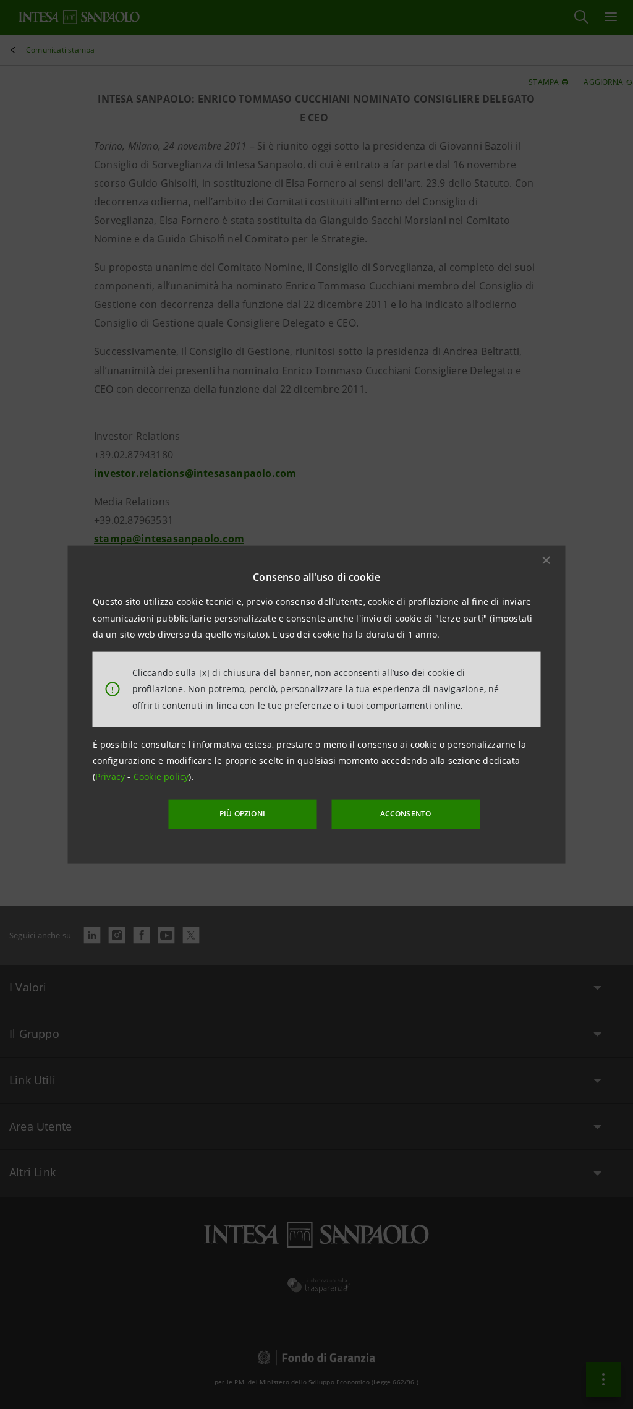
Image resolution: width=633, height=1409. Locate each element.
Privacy (111, 776)
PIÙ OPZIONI (242, 813)
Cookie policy (161, 776)
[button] (546, 560)
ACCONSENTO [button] (405, 813)
